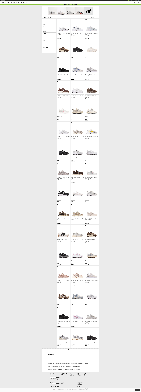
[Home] (2, 2)
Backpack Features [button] (45, 47)
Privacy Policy (51, 380)
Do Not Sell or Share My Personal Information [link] (79, 385)
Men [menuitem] (16, 2)
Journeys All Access (71, 375)
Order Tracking (130, 0)
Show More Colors (73, 35)
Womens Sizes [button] (45, 26)
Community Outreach (79, 375)
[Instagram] (54, 386)
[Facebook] (56, 386)
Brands (85, 374)
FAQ (61, 375)
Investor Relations (79, 383)
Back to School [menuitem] (25, 2)
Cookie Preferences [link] (79, 386)
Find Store (58, 383)
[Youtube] (58, 386)
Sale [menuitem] (21, 2)
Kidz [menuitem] (18, 2)
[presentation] (6, 2)
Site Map (62, 383)
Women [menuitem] (14, 2)
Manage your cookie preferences (18, 389)
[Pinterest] (52, 386)
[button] (139, 0)
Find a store (51, 382)
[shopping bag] (139, 2)
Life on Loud (70, 374)
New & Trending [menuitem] (7, 2)
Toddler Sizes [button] (45, 33)
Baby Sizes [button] (44, 31)
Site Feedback (62, 382)
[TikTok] (50, 386)
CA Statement (78, 381)
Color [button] (44, 40)
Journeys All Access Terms (80, 382)
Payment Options (63, 381)
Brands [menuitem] (11, 2)
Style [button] (43, 49)
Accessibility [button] (136, 0)
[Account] (137, 2)
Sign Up (51, 374)
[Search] (133, 2)
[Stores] (135, 2)
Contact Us (62, 374)
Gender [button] (44, 24)
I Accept (137, 390)
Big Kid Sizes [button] (44, 38)
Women (85, 375)
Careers (78, 374)
